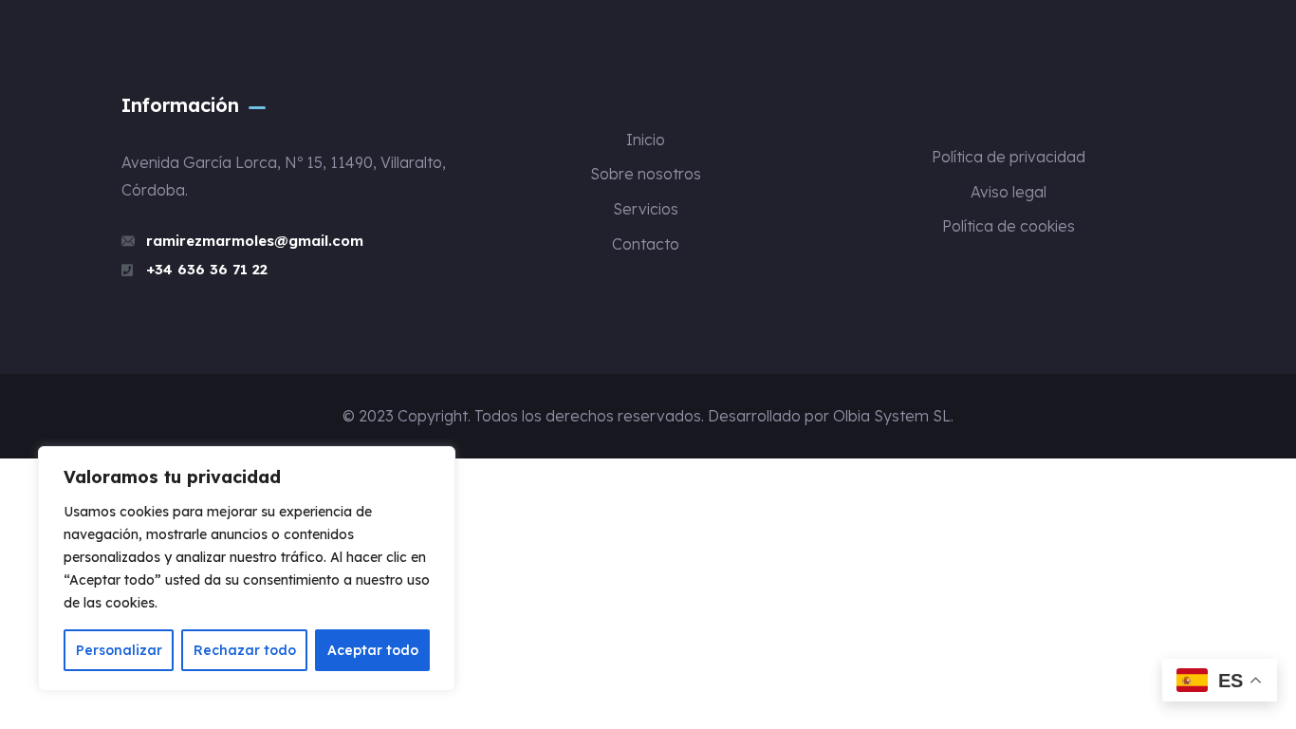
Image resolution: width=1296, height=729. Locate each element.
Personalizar (119, 650)
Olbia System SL (892, 415)
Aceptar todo (372, 650)
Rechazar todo (245, 650)
